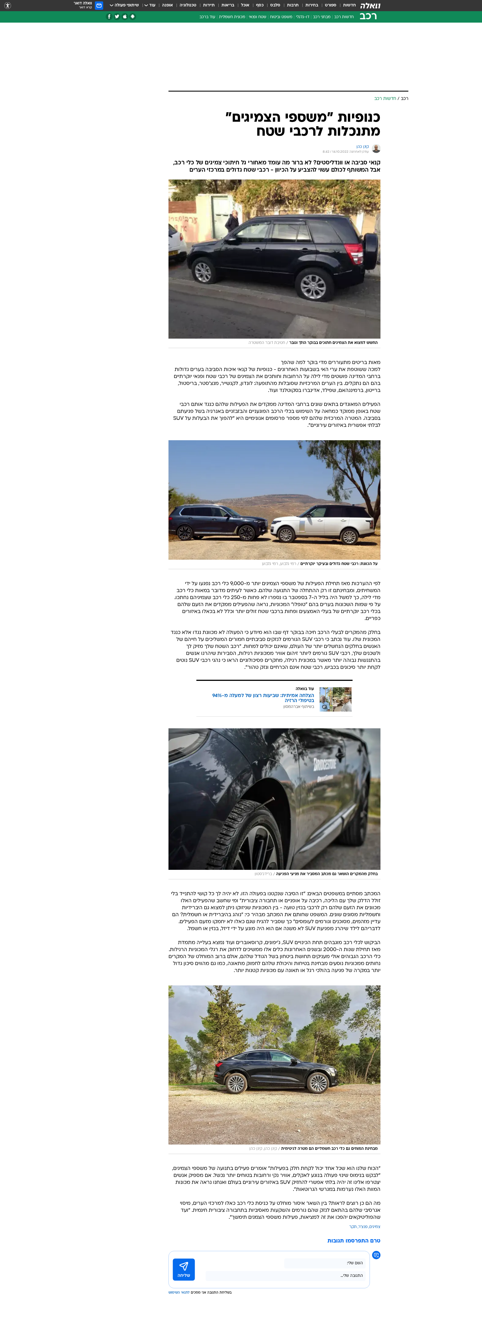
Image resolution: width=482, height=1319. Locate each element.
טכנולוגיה (188, 5)
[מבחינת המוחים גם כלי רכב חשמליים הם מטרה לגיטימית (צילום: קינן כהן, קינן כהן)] (274, 1069)
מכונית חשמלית (232, 17)
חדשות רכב (344, 17)
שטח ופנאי (257, 17)
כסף (260, 5)
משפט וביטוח (281, 17)
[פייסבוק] (109, 16)
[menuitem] (346, 6)
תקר (353, 1227)
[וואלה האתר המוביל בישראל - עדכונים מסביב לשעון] (370, 5)
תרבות (293, 5)
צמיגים (374, 1227)
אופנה (167, 5)
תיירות (209, 5)
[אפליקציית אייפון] (124, 16)
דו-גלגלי (302, 17)
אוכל (245, 5)
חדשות (349, 5)
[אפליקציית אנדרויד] (132, 16)
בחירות (311, 5)
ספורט (330, 5)
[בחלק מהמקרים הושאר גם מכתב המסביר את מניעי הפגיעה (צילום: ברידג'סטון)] (274, 803)
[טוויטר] (117, 16)
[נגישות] (7, 5)
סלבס (275, 5)
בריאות (227, 5)
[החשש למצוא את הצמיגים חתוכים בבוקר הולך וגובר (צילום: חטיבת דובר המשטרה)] (274, 263)
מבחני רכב (322, 17)
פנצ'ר (363, 1227)
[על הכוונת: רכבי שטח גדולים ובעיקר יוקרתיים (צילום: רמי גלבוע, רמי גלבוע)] (274, 504)
